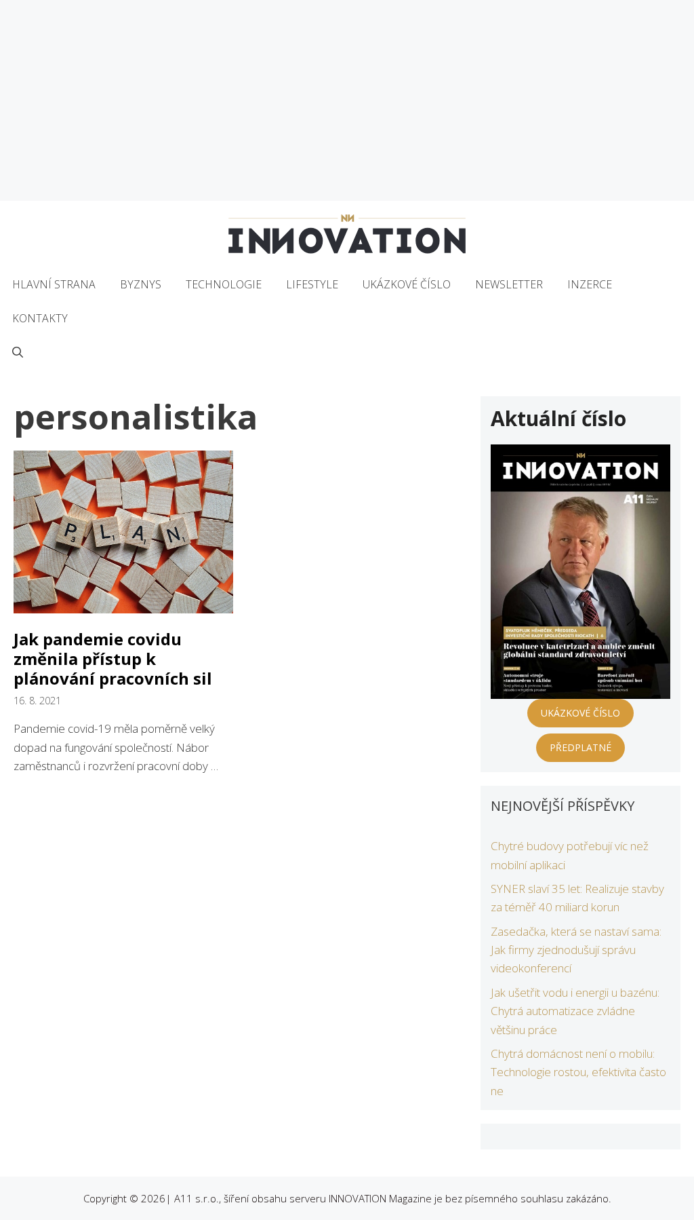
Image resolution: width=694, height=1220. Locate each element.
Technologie (224, 284)
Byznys (140, 284)
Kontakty (40, 318)
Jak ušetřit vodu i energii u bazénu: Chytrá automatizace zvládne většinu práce (575, 1011)
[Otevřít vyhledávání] (17, 352)
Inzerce (589, 284)
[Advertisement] (347, 100)
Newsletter (509, 284)
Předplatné (580, 747)
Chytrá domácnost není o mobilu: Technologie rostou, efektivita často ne (578, 1072)
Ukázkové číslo (407, 284)
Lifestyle (312, 284)
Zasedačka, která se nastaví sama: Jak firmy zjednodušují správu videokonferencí (576, 949)
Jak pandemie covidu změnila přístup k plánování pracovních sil (113, 658)
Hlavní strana (54, 284)
